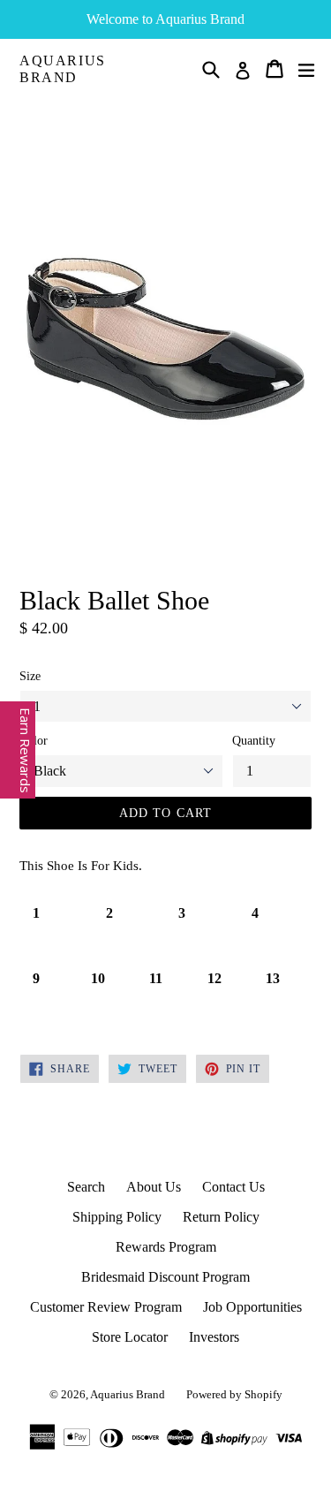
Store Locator (130, 1336)
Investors (214, 1336)
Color (33, 740)
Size (30, 676)
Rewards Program (166, 1246)
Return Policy (221, 1216)
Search (86, 1186)
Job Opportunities (252, 1306)
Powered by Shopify (234, 1394)
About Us (153, 1186)
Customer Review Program (106, 1306)
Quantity (253, 740)
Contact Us (233, 1186)
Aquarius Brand (62, 69)
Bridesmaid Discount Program (165, 1276)
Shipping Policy (117, 1216)
